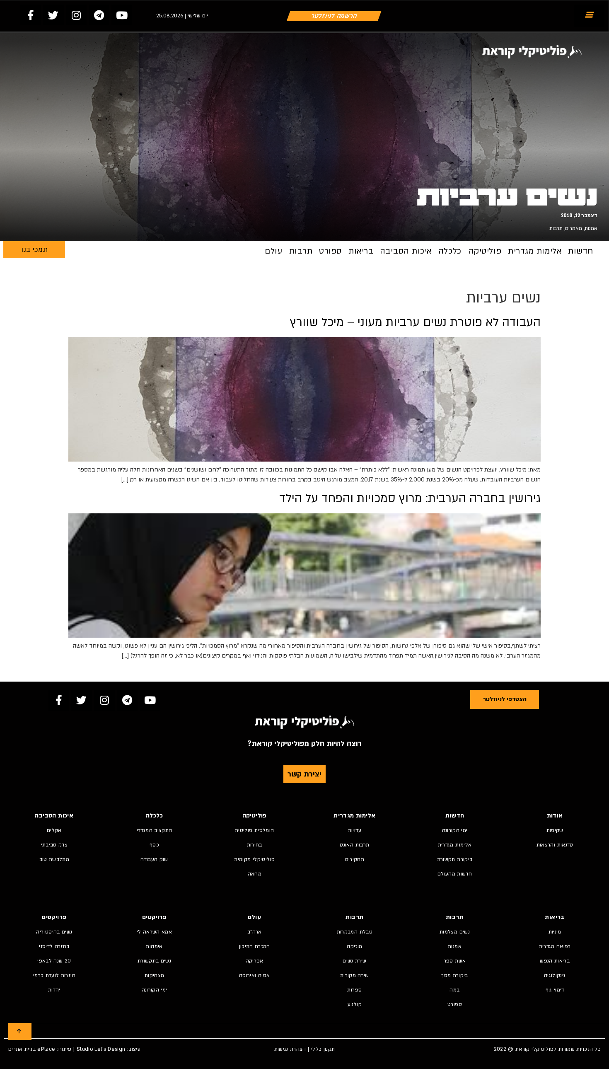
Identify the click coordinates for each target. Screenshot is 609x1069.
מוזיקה (354, 946)
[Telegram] (99, 15)
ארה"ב (254, 932)
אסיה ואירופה (254, 975)
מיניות (555, 932)
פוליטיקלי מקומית (254, 859)
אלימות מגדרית (534, 251)
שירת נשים (354, 961)
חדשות (580, 251)
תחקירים (354, 859)
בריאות (360, 251)
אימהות (154, 946)
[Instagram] (76, 15)
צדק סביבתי (54, 845)
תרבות (556, 228)
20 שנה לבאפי (54, 961)
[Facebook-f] (30, 15)
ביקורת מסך (454, 975)
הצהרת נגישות (290, 1049)
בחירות (254, 845)
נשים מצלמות (455, 932)
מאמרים (573, 228)
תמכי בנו (34, 249)
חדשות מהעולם (454, 874)
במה (454, 990)
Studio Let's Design (101, 1049)
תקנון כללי (323, 1049)
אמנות (591, 228)
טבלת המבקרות (354, 932)
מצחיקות (154, 975)
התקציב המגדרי (154, 830)
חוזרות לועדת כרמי (54, 975)
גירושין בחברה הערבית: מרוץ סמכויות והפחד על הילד (410, 498)
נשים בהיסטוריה (54, 932)
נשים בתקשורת (154, 961)
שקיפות (554, 830)
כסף (154, 845)
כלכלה (450, 251)
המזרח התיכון (254, 946)
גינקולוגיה (555, 975)
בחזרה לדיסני (54, 946)
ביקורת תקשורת (455, 859)
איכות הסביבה (406, 251)
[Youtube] (121, 15)
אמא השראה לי (154, 932)
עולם (273, 251)
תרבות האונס (354, 845)
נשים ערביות (507, 197)
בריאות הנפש (555, 961)
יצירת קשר (304, 774)
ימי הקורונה (455, 830)
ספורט (330, 251)
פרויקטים (154, 917)
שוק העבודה (154, 859)
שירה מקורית (354, 975)
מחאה (254, 874)
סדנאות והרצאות (554, 845)
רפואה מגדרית (555, 946)
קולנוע (355, 1004)
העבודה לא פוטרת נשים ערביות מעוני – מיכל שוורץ (415, 322)
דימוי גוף (555, 990)
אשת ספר (455, 961)
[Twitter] (53, 15)
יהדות (54, 990)
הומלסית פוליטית (254, 830)
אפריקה (254, 961)
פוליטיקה (484, 251)
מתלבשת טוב (54, 859)
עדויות (354, 830)
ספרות (354, 990)
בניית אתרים (22, 1049)
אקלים (54, 830)
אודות (555, 816)
